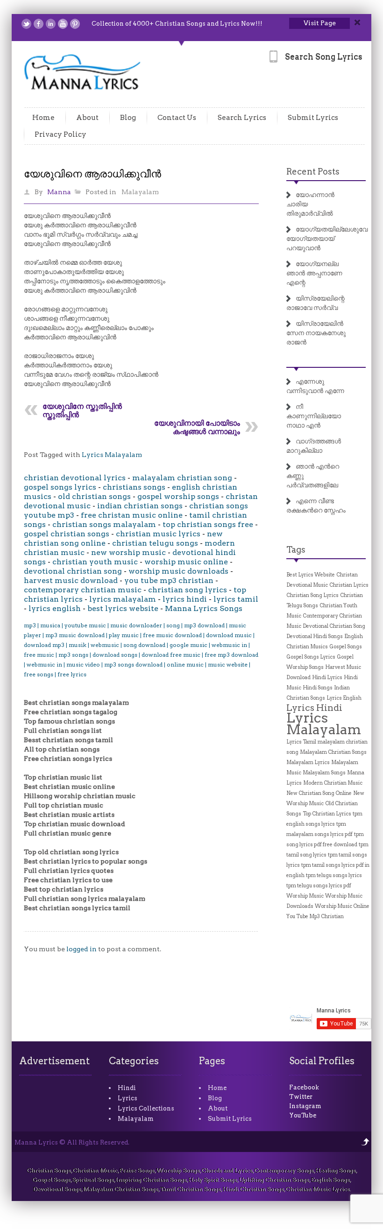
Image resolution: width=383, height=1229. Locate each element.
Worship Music (305, 896)
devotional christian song (73, 571)
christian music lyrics (158, 533)
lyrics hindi (185, 599)
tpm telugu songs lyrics (334, 875)
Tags (295, 550)
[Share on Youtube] (63, 24)
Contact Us (176, 117)
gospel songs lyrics (60, 487)
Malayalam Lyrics (308, 762)
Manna (59, 192)
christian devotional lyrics (75, 477)
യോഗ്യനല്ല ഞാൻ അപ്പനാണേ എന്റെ (314, 273)
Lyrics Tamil (301, 742)
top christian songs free (208, 524)
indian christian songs (140, 505)
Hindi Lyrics (327, 677)
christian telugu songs (155, 543)
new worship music (128, 552)
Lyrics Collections (146, 1108)
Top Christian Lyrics (327, 814)
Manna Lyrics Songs (203, 608)
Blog (128, 117)
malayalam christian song (182, 477)
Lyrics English (344, 698)
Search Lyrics (242, 117)
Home (43, 117)
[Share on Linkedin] (51, 24)
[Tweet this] (26, 24)
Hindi (127, 1087)
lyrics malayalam (122, 599)
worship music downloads (178, 571)
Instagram (305, 1106)
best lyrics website (122, 608)
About (87, 117)
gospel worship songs (178, 496)
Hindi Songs (318, 688)
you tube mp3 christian (168, 580)
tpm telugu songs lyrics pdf (318, 886)
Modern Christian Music (332, 783)
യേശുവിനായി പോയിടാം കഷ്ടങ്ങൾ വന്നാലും (197, 427)
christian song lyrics (187, 589)
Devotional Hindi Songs (314, 636)
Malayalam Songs (324, 773)
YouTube (302, 1115)
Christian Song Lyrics (312, 595)
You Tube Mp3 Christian (315, 916)
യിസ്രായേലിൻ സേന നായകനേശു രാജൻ (316, 333)
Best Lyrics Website (310, 575)
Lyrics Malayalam (112, 454)
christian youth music (95, 561)
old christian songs (94, 496)
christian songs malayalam (104, 524)
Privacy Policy (60, 134)
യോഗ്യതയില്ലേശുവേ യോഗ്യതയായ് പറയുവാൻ (327, 238)
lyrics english (54, 608)
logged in (81, 949)
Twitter (300, 1096)
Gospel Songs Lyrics (310, 657)
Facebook (304, 1087)
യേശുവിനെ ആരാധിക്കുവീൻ (92, 174)
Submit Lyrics (313, 117)
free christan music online (132, 515)
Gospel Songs (345, 647)
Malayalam (140, 192)
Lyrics (127, 1098)
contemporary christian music (83, 589)
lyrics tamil (235, 599)
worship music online (186, 561)
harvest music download (71, 580)
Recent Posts (313, 171)
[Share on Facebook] (38, 24)
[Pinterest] (75, 24)
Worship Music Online (342, 906)
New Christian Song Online (319, 793)
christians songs (134, 487)
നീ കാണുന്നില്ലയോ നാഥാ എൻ (313, 416)
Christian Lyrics (349, 585)
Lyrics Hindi (314, 707)
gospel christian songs (66, 533)
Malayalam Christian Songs (333, 752)
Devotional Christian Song (334, 626)
